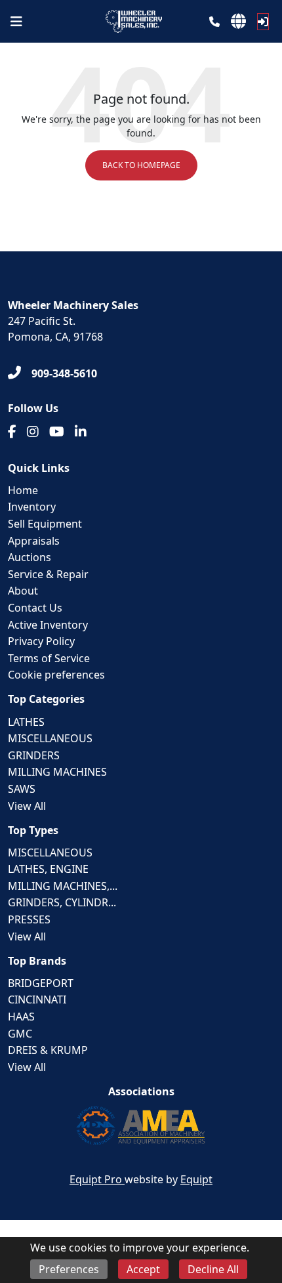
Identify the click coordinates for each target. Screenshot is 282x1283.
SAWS (21, 789)
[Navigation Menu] (16, 21)
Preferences (69, 1269)
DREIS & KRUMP (48, 1050)
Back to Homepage (141, 165)
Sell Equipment (45, 523)
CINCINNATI (37, 999)
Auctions (29, 557)
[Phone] (214, 21)
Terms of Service (49, 658)
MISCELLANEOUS (50, 738)
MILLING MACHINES (57, 772)
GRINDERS (34, 755)
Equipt (196, 1179)
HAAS (21, 1016)
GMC (20, 1033)
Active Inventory (48, 625)
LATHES (26, 722)
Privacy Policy (41, 641)
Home (23, 490)
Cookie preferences (56, 674)
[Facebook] (12, 432)
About (23, 590)
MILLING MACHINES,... (62, 886)
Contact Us (35, 607)
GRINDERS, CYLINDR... (62, 902)
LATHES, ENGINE (48, 869)
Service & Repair (48, 574)
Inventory (32, 506)
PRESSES (29, 919)
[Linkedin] (81, 432)
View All (27, 806)
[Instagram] (33, 432)
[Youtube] (56, 432)
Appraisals (34, 541)
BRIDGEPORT (40, 983)
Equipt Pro (97, 1179)
